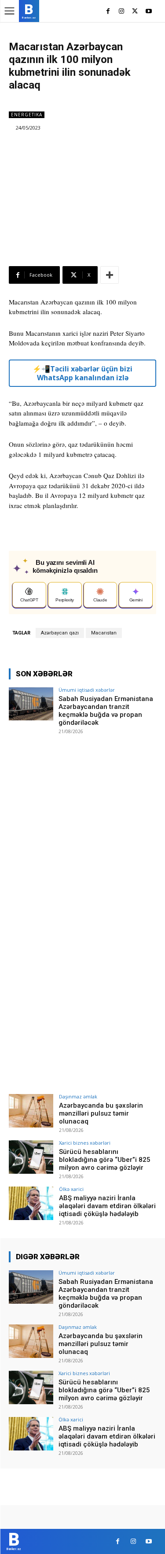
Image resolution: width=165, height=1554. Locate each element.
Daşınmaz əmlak (78, 1096)
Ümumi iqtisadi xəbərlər (87, 689)
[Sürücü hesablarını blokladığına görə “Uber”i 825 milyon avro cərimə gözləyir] (31, 1156)
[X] (135, 12)
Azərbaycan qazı (60, 633)
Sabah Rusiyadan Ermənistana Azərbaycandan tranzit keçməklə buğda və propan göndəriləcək (106, 711)
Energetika (26, 114)
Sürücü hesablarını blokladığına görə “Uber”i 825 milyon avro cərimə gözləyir (104, 1160)
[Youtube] (148, 12)
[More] (109, 275)
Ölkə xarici (71, 1189)
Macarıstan (104, 633)
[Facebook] (108, 12)
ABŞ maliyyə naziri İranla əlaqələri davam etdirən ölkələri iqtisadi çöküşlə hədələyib (107, 1206)
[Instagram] (121, 12)
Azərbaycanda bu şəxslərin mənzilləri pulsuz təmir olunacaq (101, 1113)
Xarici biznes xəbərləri (84, 1142)
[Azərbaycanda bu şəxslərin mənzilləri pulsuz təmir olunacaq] (31, 1110)
